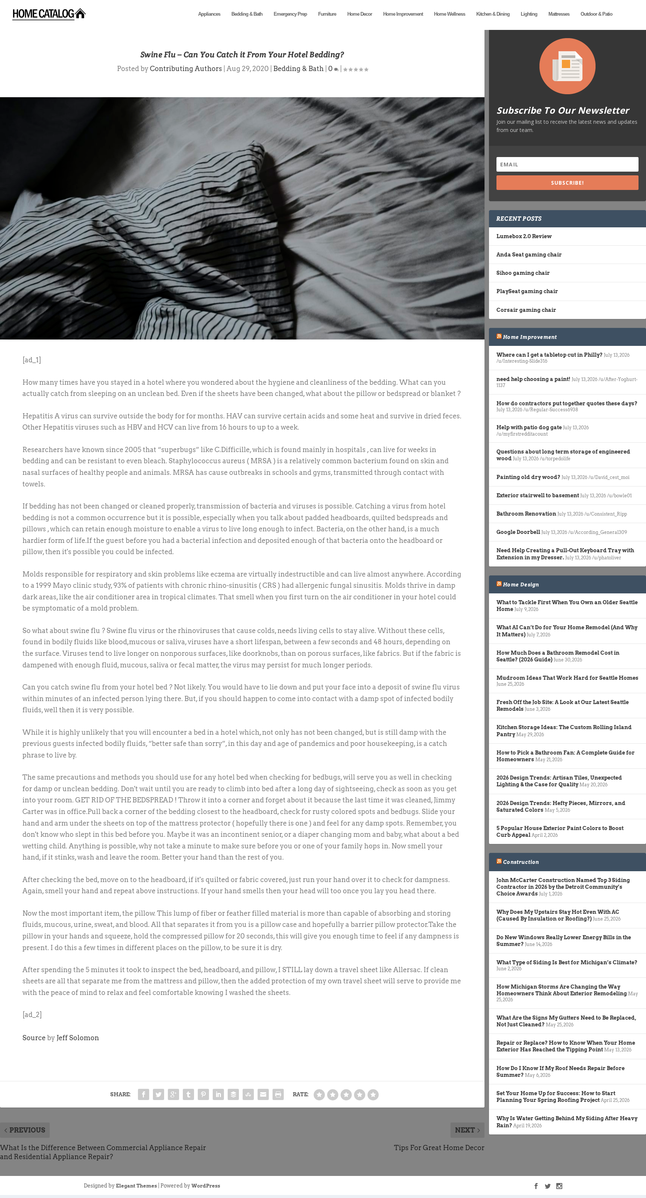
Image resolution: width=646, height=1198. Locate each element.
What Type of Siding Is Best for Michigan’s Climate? (566, 962)
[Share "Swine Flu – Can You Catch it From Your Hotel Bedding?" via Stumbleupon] (248, 1094)
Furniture (327, 14)
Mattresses (558, 14)
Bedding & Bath (246, 14)
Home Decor (359, 14)
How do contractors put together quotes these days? (566, 403)
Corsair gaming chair (526, 310)
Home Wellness (449, 14)
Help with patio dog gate (529, 427)
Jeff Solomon (77, 1038)
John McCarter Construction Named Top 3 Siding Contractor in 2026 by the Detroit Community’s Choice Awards (563, 887)
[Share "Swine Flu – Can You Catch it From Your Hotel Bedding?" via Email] (263, 1094)
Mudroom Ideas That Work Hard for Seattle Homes (567, 678)
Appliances (209, 14)
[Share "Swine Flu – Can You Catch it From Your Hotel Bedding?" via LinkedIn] (218, 1094)
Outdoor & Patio (596, 14)
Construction (521, 861)
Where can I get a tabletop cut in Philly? (549, 355)
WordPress (205, 1186)
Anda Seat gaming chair (529, 255)
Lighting (529, 14)
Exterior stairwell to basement (537, 495)
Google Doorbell (518, 532)
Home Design (521, 584)
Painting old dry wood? (528, 477)
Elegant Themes (136, 1186)
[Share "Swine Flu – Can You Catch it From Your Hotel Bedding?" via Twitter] (158, 1094)
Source (34, 1038)
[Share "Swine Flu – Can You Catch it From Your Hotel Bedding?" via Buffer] (233, 1094)
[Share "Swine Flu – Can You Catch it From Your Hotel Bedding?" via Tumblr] (188, 1094)
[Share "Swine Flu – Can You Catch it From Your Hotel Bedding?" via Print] (278, 1094)
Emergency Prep (290, 14)
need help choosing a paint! (533, 379)
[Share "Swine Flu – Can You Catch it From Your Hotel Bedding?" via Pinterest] (203, 1094)
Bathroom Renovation (526, 514)
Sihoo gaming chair (523, 273)
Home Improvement (403, 14)
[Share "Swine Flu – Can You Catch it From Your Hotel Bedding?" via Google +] (173, 1094)
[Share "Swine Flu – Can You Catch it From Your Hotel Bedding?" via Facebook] (143, 1094)
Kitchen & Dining (493, 14)
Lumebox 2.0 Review (524, 236)
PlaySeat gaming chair (527, 291)
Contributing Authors (186, 69)
